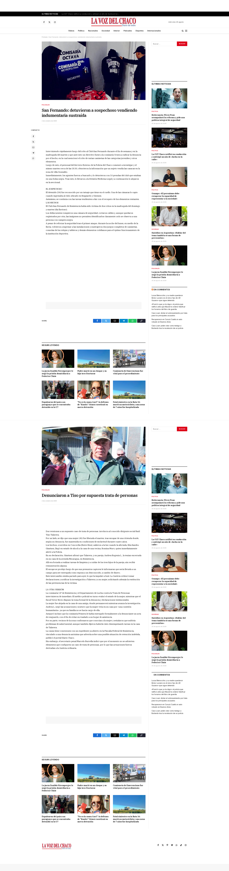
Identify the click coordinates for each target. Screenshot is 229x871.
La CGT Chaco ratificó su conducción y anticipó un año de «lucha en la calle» (91, 14)
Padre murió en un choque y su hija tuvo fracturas (92, 372)
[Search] (182, 31)
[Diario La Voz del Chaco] (113, 22)
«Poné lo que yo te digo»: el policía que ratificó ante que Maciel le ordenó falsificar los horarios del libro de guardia (168, 306)
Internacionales (154, 31)
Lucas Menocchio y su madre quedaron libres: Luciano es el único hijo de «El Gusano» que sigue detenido (167, 297)
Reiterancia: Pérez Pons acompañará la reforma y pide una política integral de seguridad (168, 117)
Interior (117, 31)
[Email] (33, 147)
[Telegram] (33, 153)
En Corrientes (162, 289)
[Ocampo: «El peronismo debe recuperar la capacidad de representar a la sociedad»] (169, 177)
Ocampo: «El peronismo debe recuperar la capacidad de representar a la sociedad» (165, 196)
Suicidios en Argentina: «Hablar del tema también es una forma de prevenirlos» (169, 235)
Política (81, 31)
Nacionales (93, 31)
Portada (44, 37)
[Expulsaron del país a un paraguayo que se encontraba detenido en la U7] (58, 390)
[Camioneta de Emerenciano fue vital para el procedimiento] (129, 359)
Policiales (128, 31)
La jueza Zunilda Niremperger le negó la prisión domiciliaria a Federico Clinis (57, 373)
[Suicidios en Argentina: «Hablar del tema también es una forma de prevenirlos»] (169, 216)
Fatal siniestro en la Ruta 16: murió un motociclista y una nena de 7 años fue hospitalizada (129, 404)
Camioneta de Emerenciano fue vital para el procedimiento (128, 372)
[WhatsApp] (33, 158)
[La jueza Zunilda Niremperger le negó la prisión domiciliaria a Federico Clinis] (58, 359)
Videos (71, 31)
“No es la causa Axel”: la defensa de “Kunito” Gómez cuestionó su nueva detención (93, 404)
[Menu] (186, 31)
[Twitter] (33, 142)
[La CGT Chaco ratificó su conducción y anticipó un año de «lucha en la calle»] (169, 138)
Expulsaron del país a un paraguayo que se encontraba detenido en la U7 (56, 404)
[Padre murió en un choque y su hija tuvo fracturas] (93, 359)
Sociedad (106, 31)
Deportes (139, 31)
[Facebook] (33, 136)
